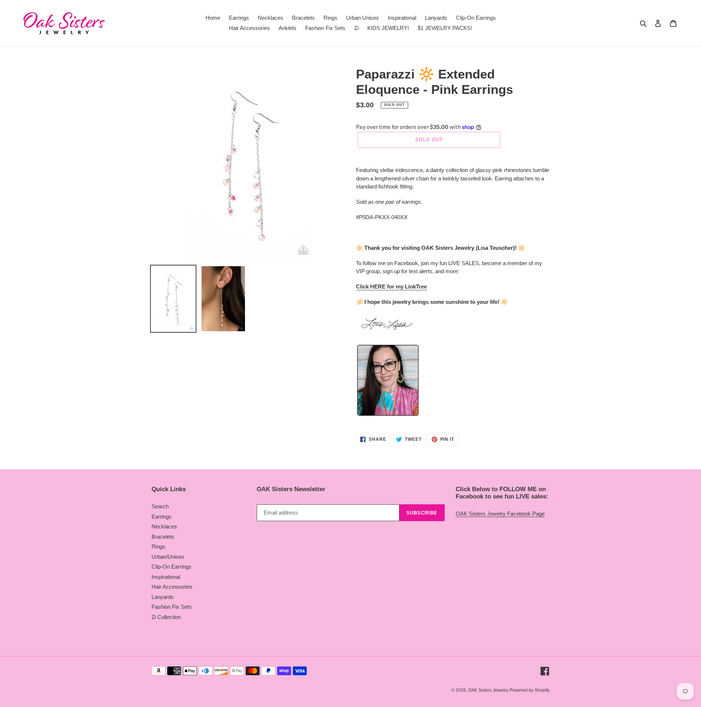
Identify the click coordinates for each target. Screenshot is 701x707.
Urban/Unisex (168, 557)
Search (160, 506)
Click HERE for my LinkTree (391, 286)
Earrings (162, 516)
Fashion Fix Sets (172, 607)
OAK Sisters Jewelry (488, 690)
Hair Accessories (172, 587)
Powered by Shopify (529, 690)
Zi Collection (166, 617)
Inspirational (166, 577)
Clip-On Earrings (171, 566)
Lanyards (163, 597)
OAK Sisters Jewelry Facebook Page (500, 514)
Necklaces (164, 526)
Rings (158, 546)
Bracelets (163, 537)
